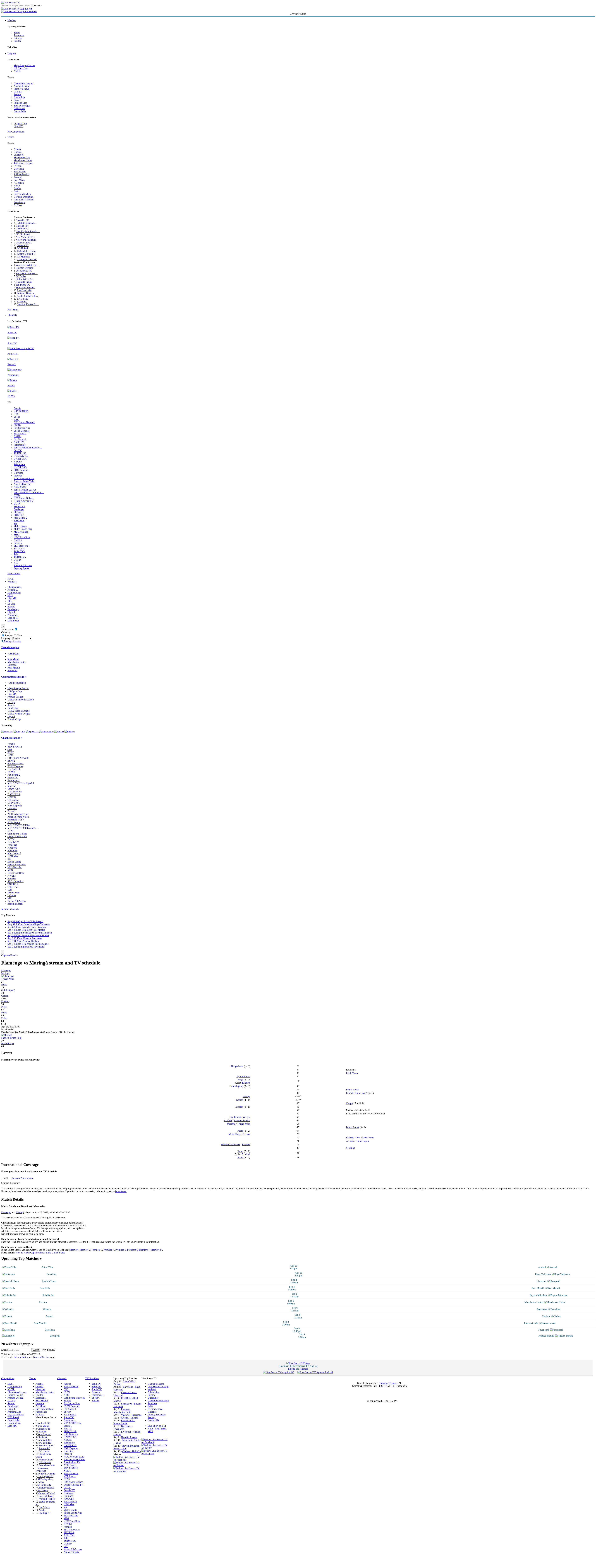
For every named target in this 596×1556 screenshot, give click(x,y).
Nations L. (12, 589)
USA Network (21, 456)
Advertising (153, 1392)
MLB (150, 1431)
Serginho (350, 1148)
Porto (16, 191)
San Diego (42, 1490)
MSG (16, 534)
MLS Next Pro (21, 531)
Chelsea (18, 152)
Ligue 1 (17, 100)
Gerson (4, 995)
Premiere (18, 543)
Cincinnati (42, 1437)
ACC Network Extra (24, 478)
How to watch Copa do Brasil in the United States (40, 1252)
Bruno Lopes (7, 1043)
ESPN (17, 416)
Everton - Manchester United (122, 1410)
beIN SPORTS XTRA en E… (29, 492)
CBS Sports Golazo (23, 498)
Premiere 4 (108, 1249)
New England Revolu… (28, 231)
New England (44, 1434)
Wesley (246, 1096)
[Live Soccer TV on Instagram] (127, 1471)
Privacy (151, 1395)
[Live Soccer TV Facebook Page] (127, 1459)
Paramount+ (20, 444)
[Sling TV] (19, 731)
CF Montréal (23, 256)
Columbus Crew (47, 1465)
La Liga (18, 91)
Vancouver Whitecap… (27, 265)
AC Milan (19, 182)
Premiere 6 (132, 1249)
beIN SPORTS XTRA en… (71, 1475)
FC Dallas (21, 276)
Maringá (5, 973)
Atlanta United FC (26, 254)
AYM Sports (20, 487)
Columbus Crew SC (27, 259)
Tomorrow (19, 35)
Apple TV (19, 442)
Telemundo (19, 464)
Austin (41, 1510)
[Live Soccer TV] (10, 2)
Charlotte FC (22, 228)
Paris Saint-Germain (24, 199)
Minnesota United (46, 1493)
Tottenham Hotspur (23, 163)
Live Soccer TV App (158, 1386)
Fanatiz (17, 408)
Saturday (18, 38)
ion (15, 523)
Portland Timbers (25, 293)
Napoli (17, 185)
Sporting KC (45, 1513)
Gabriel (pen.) (8, 990)
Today (17, 32)
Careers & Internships (158, 1400)
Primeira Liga (20, 102)
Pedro (4, 984)
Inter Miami (43, 1426)
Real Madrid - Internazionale (124, 1422)
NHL (163, 1428)
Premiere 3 (97, 1249)
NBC (16, 419)
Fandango (19, 509)
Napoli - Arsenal (129, 1437)
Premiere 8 (156, 1249)
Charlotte (41, 1431)
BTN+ (17, 495)
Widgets (152, 1389)
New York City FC (25, 237)
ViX (16, 562)
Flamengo (6, 970)
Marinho (231, 1124)
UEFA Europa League (18, 710)
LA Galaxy (22, 298)
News (10, 578)
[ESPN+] (70, 731)
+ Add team (13, 653)
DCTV (17, 503)
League (8, 635)
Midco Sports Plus (23, 529)
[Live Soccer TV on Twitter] (127, 1465)
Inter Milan (19, 180)
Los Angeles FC (24, 270)
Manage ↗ (13, 647)
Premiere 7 (144, 1249)
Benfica (17, 188)
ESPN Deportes (21, 430)
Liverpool (18, 154)
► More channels (10, 909)
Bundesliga (19, 97)
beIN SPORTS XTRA (25, 489)
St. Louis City (44, 1485)
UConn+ (18, 559)
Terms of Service (41, 1357)
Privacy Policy (21, 1357)
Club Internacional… (26, 223)
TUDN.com (20, 557)
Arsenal (17, 149)
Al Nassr (18, 205)
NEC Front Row (22, 537)
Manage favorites (12, 641)
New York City (44, 1440)
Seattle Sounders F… (27, 296)
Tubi (16, 554)
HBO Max (19, 520)
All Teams (12, 309)
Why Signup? (48, 1349)
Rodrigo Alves (353, 1137)
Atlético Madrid (21, 174)
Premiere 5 (120, 1249)
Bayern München (22, 194)
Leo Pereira (235, 1117)
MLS (10, 595)
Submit (36, 1350)
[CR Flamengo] (7, 976)
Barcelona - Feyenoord (122, 1427)
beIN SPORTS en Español (20, 783)
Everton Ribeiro (242, 1120)
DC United (22, 248)
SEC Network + (22, 545)
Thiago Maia (7, 979)
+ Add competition (16, 682)
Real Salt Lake (24, 290)
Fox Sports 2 (20, 439)
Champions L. (14, 587)
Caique (349, 1103)
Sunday (17, 41)
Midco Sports (20, 526)
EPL (9, 601)
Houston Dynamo (24, 268)
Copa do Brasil (8, 955)
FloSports (18, 512)
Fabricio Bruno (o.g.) (11, 1038)
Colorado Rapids (24, 282)
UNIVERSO (20, 467)
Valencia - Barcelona (131, 1415)
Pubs (150, 1406)
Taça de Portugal (22, 105)
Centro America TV (23, 501)
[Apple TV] (32, 731)
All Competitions (15, 131)
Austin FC (22, 301)
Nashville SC (22, 220)
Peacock (18, 475)
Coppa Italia (20, 111)
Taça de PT (13, 617)
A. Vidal (228, 1120)
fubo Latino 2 (20, 517)
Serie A (17, 94)
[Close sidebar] (2, 952)
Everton (18, 166)
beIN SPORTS (21, 411)
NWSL (17, 71)
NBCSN (18, 461)
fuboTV (18, 450)
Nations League (21, 86)
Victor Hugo (235, 1134)
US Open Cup (21, 68)
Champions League (23, 83)
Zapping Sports (21, 568)
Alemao (350, 1141)
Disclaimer (153, 1397)
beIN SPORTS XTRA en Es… (22, 828)
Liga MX (18, 126)
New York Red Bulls (26, 239)
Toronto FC (23, 245)
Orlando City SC (24, 242)
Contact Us (153, 1420)
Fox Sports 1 (20, 433)
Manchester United (23, 160)
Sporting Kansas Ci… (28, 304)
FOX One (19, 515)
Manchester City (22, 157)
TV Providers (92, 1378)
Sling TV (96, 1383)
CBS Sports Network (24, 422)
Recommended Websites (155, 1410)
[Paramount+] (46, 731)
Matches (11, 20)
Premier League (21, 88)
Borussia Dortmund (23, 196)
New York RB (44, 1442)
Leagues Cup (20, 123)
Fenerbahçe (19, 202)
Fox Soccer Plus (22, 428)
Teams (10, 137)
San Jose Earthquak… (27, 273)
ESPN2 (17, 425)
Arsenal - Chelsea (129, 1417)
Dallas (40, 1482)
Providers (152, 1403)
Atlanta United (45, 1459)
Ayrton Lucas (243, 1076)
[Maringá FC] (6, 1035)
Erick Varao (352, 1073)
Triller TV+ (19, 551)
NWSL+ (18, 540)
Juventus (18, 177)
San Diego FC (23, 284)
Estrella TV (19, 506)
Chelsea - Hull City (131, 1451)
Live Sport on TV (156, 1425)
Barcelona (19, 168)
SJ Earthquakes (45, 1479)
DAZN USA (20, 458)
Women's (12, 581)
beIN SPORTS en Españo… (28, 447)
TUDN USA (20, 453)
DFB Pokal (19, 108)
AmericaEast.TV (22, 484)
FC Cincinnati (23, 234)
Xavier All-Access (23, 565)
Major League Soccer (24, 65)
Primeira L (12, 615)
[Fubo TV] (7, 731)
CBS (16, 414)
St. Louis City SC (24, 279)
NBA (150, 1428)
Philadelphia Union (26, 251)
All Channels (13, 573)
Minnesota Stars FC (25, 287)
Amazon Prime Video (24, 481)
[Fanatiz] (59, 731)
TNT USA (19, 548)
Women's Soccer (156, 1383)
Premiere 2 (85, 1249)
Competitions (8, 676)
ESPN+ (17, 436)
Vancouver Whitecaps (42, 1469)
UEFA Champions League (20, 699)
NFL (157, 1428)
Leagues (11, 53)
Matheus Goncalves (230, 1144)
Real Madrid (20, 171)
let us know (121, 1191)
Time (19, 635)
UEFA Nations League (18, 713)
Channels (12, 315)
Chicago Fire (22, 225)
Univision (18, 472)
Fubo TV (96, 1386)
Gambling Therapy (388, 1383)
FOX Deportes (21, 470)
